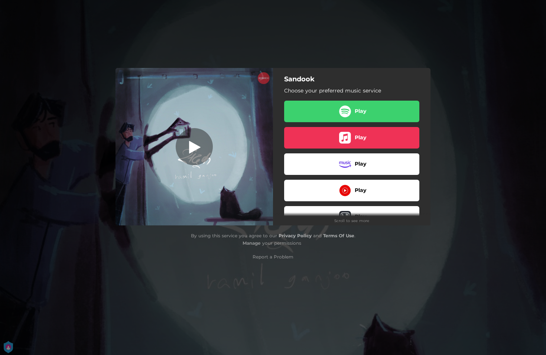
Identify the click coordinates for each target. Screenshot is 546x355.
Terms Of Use (338, 235)
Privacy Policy (295, 235)
